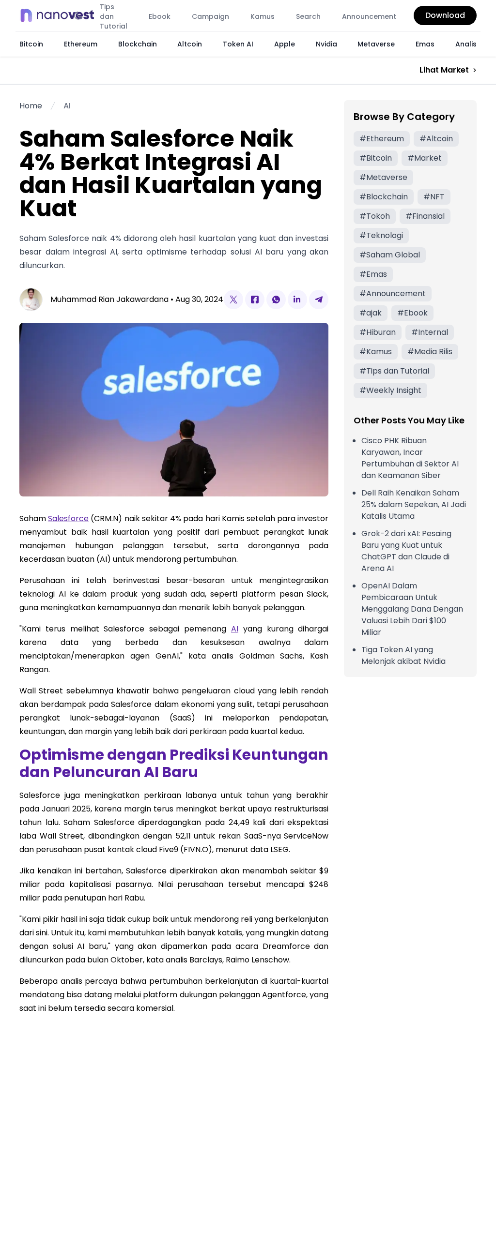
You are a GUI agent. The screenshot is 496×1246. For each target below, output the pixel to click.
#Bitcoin (375, 158)
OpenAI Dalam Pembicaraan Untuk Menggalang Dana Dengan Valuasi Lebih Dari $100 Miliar (412, 609)
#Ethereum (381, 138)
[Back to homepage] (60, 15)
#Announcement (392, 293)
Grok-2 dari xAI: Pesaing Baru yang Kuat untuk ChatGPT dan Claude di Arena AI (406, 551)
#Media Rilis (429, 351)
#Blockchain (383, 196)
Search (308, 16)
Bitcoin (31, 44)
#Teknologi (381, 235)
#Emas (373, 274)
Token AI (238, 44)
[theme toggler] (78, 15)
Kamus (262, 16)
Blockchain (137, 44)
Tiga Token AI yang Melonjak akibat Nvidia (403, 655)
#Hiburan (377, 332)
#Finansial (425, 216)
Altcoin (189, 44)
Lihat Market (444, 69)
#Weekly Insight (390, 390)
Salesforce (68, 518)
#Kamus (375, 351)
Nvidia (326, 44)
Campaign (210, 16)
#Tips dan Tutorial (394, 370)
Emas (425, 44)
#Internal (429, 332)
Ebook (159, 16)
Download (445, 15)
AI (67, 105)
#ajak (370, 312)
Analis (466, 44)
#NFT (434, 196)
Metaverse (376, 44)
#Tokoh (374, 216)
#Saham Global (389, 254)
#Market (424, 158)
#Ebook (412, 312)
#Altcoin (436, 138)
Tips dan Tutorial (113, 16)
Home (30, 105)
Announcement (369, 16)
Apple (284, 44)
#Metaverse (383, 177)
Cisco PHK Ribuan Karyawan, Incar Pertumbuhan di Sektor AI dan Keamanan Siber (410, 458)
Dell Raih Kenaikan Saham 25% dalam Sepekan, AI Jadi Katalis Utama (413, 504)
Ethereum (80, 44)
